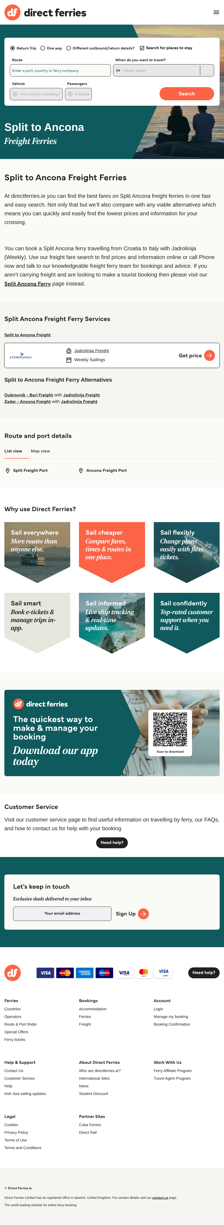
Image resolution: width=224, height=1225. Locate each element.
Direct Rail (88, 1132)
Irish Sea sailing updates (25, 1093)
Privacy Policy (16, 1132)
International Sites (94, 1078)
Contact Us (13, 1070)
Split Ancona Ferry (27, 284)
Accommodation (92, 1009)
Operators (12, 1016)
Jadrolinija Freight (81, 395)
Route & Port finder (20, 1024)
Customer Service (19, 1078)
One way (54, 48)
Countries (12, 1009)
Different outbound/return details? (103, 48)
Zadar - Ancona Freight (27, 401)
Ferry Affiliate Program (173, 1070)
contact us (160, 1198)
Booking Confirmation (172, 1024)
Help (8, 1086)
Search (187, 93)
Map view (40, 451)
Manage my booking (171, 1016)
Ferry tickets (14, 1039)
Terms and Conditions (22, 1148)
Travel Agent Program (172, 1078)
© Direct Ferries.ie (18, 1188)
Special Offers (16, 1032)
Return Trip (26, 48)
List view (13, 451)
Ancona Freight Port (106, 470)
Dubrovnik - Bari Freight (28, 395)
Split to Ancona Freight (27, 335)
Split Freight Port (30, 470)
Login (158, 1009)
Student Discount (93, 1093)
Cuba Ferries (90, 1125)
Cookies (11, 1125)
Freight (85, 1024)
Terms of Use (15, 1140)
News (84, 1086)
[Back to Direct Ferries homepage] (45, 12)
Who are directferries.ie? (100, 1070)
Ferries (85, 1016)
